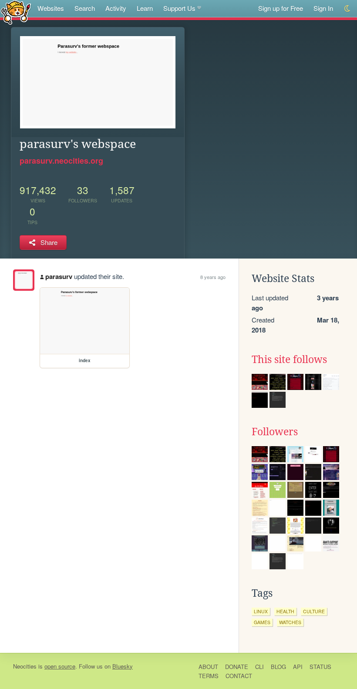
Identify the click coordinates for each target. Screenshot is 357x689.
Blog (278, 666)
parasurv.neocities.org (61, 160)
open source (59, 666)
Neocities (25, 666)
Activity (115, 8)
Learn (145, 8)
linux (261, 611)
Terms (209, 676)
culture (314, 611)
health (285, 611)
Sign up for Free (280, 8)
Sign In (323, 8)
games (262, 622)
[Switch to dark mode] (347, 8)
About (208, 666)
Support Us (179, 8)
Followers (275, 431)
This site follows (289, 359)
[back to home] (16, 12)
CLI (259, 666)
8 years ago (213, 276)
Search (84, 8)
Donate (236, 666)
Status (320, 666)
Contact (239, 676)
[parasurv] (24, 280)
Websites (50, 8)
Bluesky (122, 666)
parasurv (58, 276)
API (298, 666)
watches (290, 622)
